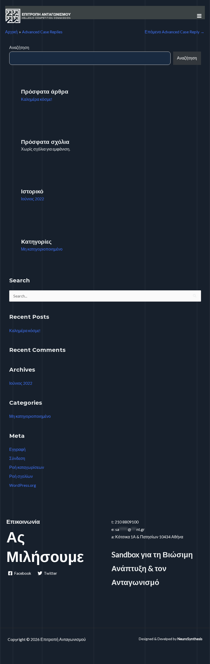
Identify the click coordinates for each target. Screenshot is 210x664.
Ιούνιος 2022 (32, 198)
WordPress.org (22, 485)
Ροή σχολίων (21, 476)
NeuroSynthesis (189, 639)
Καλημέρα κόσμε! (36, 99)
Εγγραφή (17, 449)
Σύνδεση (17, 458)
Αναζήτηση (19, 47)
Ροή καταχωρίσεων (26, 467)
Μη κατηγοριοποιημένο (41, 249)
